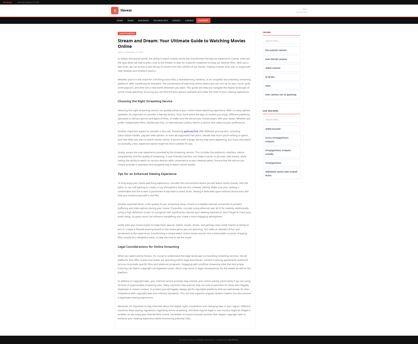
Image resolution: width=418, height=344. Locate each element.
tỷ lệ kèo (269, 76)
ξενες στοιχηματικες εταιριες (277, 139)
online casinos (273, 67)
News (131, 20)
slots (268, 85)
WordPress (233, 339)
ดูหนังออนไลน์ (191, 131)
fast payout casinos (276, 50)
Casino (189, 20)
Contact (203, 20)
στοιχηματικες (273, 162)
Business (143, 20)
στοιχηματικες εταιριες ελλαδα (278, 152)
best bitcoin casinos (276, 59)
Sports (176, 20)
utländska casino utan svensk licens (281, 173)
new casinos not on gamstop (281, 94)
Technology (160, 20)
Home (120, 20)
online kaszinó (273, 128)
